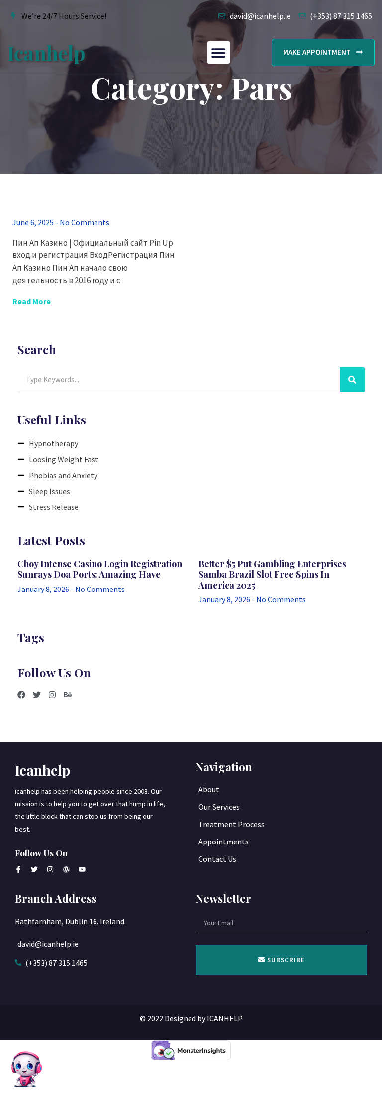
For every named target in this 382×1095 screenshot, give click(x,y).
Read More (31, 301)
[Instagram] (52, 695)
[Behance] (68, 695)
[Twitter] (37, 695)
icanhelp (46, 52)
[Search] (352, 379)
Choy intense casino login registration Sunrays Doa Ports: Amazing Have (99, 569)
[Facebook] (21, 695)
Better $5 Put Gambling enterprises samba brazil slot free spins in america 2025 (272, 574)
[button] (218, 52)
